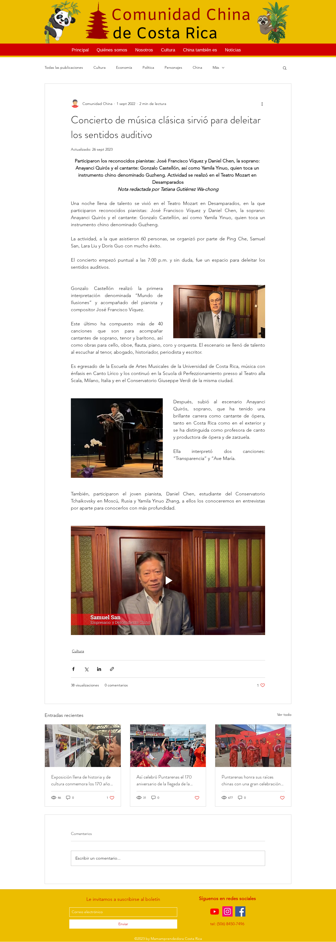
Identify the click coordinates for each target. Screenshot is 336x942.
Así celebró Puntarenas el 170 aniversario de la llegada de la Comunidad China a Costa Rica (166, 780)
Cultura (99, 67)
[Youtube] (214, 911)
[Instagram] (227, 911)
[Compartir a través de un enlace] (111, 668)
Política (148, 67)
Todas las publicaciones (64, 67)
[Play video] (168, 580)
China (197, 67)
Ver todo (284, 714)
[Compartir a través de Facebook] (73, 668)
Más (216, 67)
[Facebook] (240, 911)
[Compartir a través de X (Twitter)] (86, 668)
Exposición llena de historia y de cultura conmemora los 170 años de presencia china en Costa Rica (82, 780)
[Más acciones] (262, 103)
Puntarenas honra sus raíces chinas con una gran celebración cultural (251, 780)
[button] (284, 68)
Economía (124, 67)
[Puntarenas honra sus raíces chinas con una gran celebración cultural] (253, 745)
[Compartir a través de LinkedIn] (99, 668)
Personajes (173, 67)
